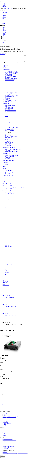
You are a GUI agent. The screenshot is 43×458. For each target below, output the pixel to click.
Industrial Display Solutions (7, 209)
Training (6, 270)
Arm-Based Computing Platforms (10, 73)
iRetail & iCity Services (6, 195)
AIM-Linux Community (9, 244)
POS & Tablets (7, 157)
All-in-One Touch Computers (9, 197)
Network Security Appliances (9, 128)
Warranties (6, 238)
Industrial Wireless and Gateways (10, 110)
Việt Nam (4, 38)
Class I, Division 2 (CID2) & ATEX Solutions (12, 92)
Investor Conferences (8, 263)
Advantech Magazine (8, 256)
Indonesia (4, 30)
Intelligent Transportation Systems (10, 120)
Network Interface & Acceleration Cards (11, 127)
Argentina (4, 15)
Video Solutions (5, 213)
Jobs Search (4, 424)
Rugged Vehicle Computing (7, 201)
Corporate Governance (8, 262)
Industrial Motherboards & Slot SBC (11, 119)
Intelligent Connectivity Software (10, 111)
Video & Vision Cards (8, 137)
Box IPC (6, 116)
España (4, 23)
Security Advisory (5, 248)
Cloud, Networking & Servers (7, 124)
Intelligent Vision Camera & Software (11, 136)
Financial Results (7, 261)
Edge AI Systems (7, 173)
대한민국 (4, 32)
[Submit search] (24, 55)
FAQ (3, 434)
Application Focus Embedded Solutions (11, 72)
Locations (6, 271)
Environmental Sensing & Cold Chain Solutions (13, 149)
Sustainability (5, 274)
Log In (7, 3)
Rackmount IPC (7, 122)
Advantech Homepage (4, 0)
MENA (4, 42)
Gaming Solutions (5, 205)
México (4, 14)
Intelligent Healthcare (6, 139)
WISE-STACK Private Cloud (9, 130)
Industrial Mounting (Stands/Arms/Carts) (9, 160)
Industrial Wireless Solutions (9, 83)
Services (4, 216)
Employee (4, 276)
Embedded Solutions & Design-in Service (9, 175)
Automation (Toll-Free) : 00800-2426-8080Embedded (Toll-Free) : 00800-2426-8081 (10, 417)
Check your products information (10, 237)
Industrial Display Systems (9, 81)
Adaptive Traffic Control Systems (10, 192)
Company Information (6, 420)
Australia (4, 27)
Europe (4, 6)
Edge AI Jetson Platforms (9, 135)
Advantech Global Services (6, 218)
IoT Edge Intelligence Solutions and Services (9, 211)
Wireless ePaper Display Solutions (10, 84)
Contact (4, 278)
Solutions (4, 168)
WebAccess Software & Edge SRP (10, 100)
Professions (6, 268)
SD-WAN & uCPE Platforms (9, 129)
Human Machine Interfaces (9, 96)
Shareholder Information (9, 264)
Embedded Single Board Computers (11, 78)
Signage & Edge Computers (9, 158)
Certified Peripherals (6, 162)
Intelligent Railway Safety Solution (10, 193)
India (3, 29)
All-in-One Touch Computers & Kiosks (11, 155)
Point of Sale (7, 198)
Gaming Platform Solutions (9, 80)
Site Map (4, 451)
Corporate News (5, 421)
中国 (3, 28)
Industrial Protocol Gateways (9, 109)
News (3, 432)
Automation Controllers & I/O (10, 90)
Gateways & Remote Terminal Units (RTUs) (12, 95)
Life (5, 269)
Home (4, 284)
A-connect (4, 435)
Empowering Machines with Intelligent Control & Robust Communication (17, 187)
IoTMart (4, 280)
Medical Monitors (7, 144)
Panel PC (6, 97)
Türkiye (4, 37)
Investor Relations (5, 259)
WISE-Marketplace (6, 281)
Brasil (3, 13)
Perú (3, 18)
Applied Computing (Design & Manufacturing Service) (11, 86)
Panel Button (2, 54)
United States (5, 12)
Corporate (4, 250)
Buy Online (5, 413)
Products (4, 67)
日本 (3, 31)
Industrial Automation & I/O (7, 88)
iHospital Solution (8, 141)
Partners (4, 224)
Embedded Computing (6, 69)
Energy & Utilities (5, 177)
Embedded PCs (7, 77)
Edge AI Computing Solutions (10, 172)
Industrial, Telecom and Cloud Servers (11, 126)
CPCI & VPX (7, 117)
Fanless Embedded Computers (10, 79)
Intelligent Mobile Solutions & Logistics (8, 147)
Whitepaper (4, 429)
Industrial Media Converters (9, 108)
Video (4, 431)
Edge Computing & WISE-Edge (7, 170)
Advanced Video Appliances (9, 134)
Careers (4, 266)
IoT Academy (7, 243)
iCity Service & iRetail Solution (10, 156)
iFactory (4, 179)
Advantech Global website (7, 8)
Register (4, 3)
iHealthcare (4, 181)
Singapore (4, 34)
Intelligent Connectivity (6, 103)
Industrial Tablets (7, 150)
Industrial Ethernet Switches (9, 107)
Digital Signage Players (8, 75)
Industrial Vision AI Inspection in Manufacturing (13, 188)
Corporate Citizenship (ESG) (7, 423)
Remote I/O (6, 99)
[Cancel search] (25, 55)
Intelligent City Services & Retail (7, 153)
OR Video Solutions (8, 145)
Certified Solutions (8, 91)
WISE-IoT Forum (8, 245)
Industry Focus (5, 430)
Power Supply (7, 164)
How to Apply (7, 272)
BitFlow (6, 215)
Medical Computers (8, 143)
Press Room (7, 257)
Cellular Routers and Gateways (10, 105)
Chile (3, 16)
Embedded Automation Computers (10, 94)
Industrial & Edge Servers (6, 183)
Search (4, 5)
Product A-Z (4, 166)
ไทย (3, 36)
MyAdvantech (5, 4)
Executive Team (7, 255)
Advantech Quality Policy (6, 222)
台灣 (3, 35)
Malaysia (4, 33)
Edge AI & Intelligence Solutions (10, 76)
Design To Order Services (6, 220)
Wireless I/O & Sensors (8, 101)
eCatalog (4, 433)
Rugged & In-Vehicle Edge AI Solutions (11, 151)
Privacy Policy (5, 452)
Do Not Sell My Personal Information (15, 453)
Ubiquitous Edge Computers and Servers (11, 199)
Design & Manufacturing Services (7, 203)
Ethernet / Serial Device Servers (10, 106)
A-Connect (4, 282)
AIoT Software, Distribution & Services (11, 71)
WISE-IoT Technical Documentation (11, 246)
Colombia (4, 17)
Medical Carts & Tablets (9, 142)
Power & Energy (7, 98)
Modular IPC (7, 121)
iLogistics (4, 207)
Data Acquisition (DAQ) (9, 93)
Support (4, 231)
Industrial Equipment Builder (7, 185)
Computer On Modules (8, 74)
